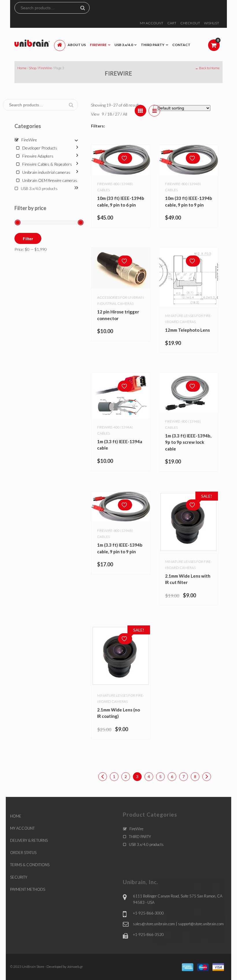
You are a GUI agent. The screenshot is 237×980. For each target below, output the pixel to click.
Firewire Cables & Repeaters (47, 164)
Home (22, 68)
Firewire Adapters (37, 156)
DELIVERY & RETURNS (29, 840)
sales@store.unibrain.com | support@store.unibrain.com (178, 923)
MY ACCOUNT (151, 23)
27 (118, 114)
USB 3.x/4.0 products (39, 188)
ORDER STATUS (23, 852)
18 (110, 114)
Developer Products (39, 147)
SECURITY (18, 877)
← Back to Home (207, 68)
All (125, 114)
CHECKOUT (190, 23)
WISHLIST (211, 23)
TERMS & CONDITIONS (29, 864)
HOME (15, 816)
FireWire (45, 68)
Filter (28, 238)
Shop (32, 68)
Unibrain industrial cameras (46, 172)
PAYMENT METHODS (27, 889)
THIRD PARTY (140, 836)
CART (171, 23)
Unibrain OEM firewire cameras (49, 180)
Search (85, 7)
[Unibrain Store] (32, 42)
